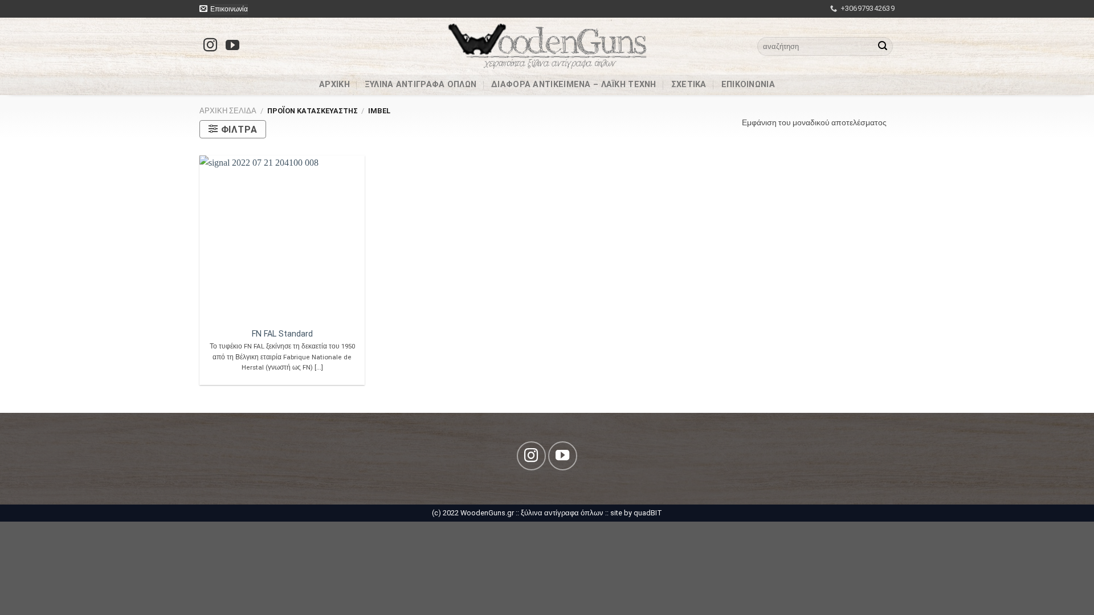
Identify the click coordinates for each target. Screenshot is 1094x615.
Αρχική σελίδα (227, 110)
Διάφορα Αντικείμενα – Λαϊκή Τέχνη (573, 87)
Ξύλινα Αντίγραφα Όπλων (420, 87)
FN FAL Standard (282, 334)
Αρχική (334, 87)
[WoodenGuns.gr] (547, 46)
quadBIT (648, 513)
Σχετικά (689, 87)
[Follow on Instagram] (210, 46)
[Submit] (882, 46)
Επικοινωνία (748, 87)
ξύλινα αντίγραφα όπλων (562, 513)
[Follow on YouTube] (232, 46)
